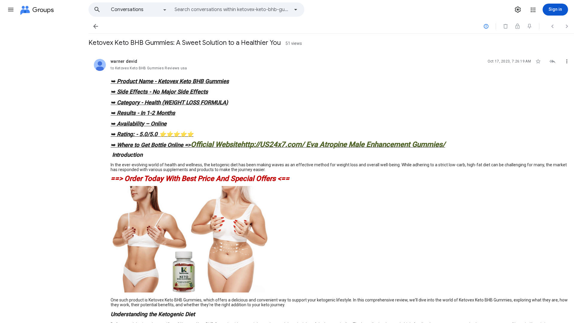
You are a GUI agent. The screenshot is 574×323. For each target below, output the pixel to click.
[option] (139, 9)
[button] (11, 9)
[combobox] (232, 9)
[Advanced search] (295, 9)
